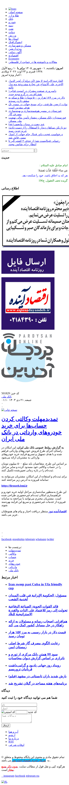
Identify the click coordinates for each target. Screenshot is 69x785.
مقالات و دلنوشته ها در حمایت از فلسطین (32, 62)
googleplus (18, 539)
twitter (50, 539)
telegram (30, 539)
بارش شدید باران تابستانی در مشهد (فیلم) (37, 676)
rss (37, 775)
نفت (10, 28)
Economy (13, 58)
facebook (6, 539)
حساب (12, 557)
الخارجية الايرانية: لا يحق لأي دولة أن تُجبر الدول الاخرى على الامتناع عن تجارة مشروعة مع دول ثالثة (35, 84)
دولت (11, 32)
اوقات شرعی (16, 744)
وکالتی (12, 553)
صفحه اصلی (15, 12)
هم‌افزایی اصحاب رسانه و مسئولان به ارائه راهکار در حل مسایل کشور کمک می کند (37, 623)
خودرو (12, 22)
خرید (11, 560)
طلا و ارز (13, 15)
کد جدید (32, 711)
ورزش (12, 35)
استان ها (13, 38)
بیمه (10, 25)
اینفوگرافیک (15, 42)
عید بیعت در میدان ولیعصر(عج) (26, 124)
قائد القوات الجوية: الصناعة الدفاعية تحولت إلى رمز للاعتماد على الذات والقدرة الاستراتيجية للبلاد (37, 610)
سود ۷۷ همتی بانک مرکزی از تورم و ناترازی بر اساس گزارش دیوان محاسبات (36, 656)
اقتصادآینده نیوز (57, 511)
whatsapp (41, 539)
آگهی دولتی (15, 52)
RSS (11, 741)
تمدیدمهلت (14, 550)
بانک (10, 18)
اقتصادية (13, 55)
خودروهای (14, 563)
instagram (7, 775)
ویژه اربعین (15, 48)
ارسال (6, 725)
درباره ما (13, 738)
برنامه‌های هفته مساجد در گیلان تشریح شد (37, 683)
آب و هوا (13, 731)
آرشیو (11, 735)
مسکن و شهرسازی (19, 45)
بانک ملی (6, 396)
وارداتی (12, 567)
